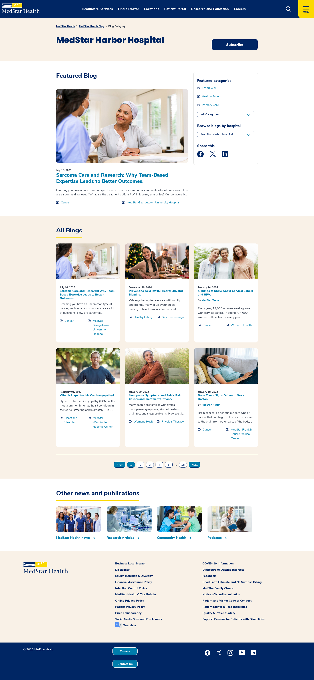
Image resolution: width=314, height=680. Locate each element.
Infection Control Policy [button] (131, 588)
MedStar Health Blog (91, 26)
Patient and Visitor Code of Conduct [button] (226, 601)
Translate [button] (129, 625)
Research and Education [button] (210, 9)
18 (183, 465)
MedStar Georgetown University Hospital (153, 203)
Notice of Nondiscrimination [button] (221, 594)
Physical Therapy (173, 422)
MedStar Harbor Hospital (217, 134)
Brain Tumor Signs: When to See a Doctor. (221, 397)
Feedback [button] (209, 576)
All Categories (210, 114)
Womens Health (241, 325)
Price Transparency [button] (128, 613)
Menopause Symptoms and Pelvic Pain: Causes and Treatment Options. (155, 397)
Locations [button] (151, 9)
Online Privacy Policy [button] (129, 601)
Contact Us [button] (125, 664)
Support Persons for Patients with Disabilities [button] (233, 619)
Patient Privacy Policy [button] (130, 607)
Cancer (65, 203)
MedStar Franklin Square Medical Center (242, 434)
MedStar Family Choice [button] (218, 588)
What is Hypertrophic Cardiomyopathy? (87, 395)
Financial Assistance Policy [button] (133, 582)
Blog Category (116, 26)
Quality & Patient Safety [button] (218, 613)
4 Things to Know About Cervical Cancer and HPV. (225, 292)
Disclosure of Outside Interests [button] (223, 570)
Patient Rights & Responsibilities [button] (224, 607)
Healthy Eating (211, 96)
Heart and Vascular (71, 420)
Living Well (209, 88)
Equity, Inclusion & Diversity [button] (134, 576)
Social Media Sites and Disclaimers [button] (138, 619)
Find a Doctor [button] (128, 9)
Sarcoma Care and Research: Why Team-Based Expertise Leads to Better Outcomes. (112, 178)
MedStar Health (65, 26)
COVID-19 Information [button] (218, 564)
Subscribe (234, 44)
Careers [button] (240, 9)
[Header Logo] (19, 6)
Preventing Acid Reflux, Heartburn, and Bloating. (156, 292)
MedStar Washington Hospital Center (103, 422)
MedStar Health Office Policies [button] (136, 594)
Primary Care (210, 105)
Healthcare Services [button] (97, 9)
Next (195, 465)
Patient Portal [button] (175, 9)
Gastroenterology (173, 317)
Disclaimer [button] (122, 570)
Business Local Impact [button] (130, 564)
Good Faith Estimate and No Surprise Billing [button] (232, 582)
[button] (288, 9)
